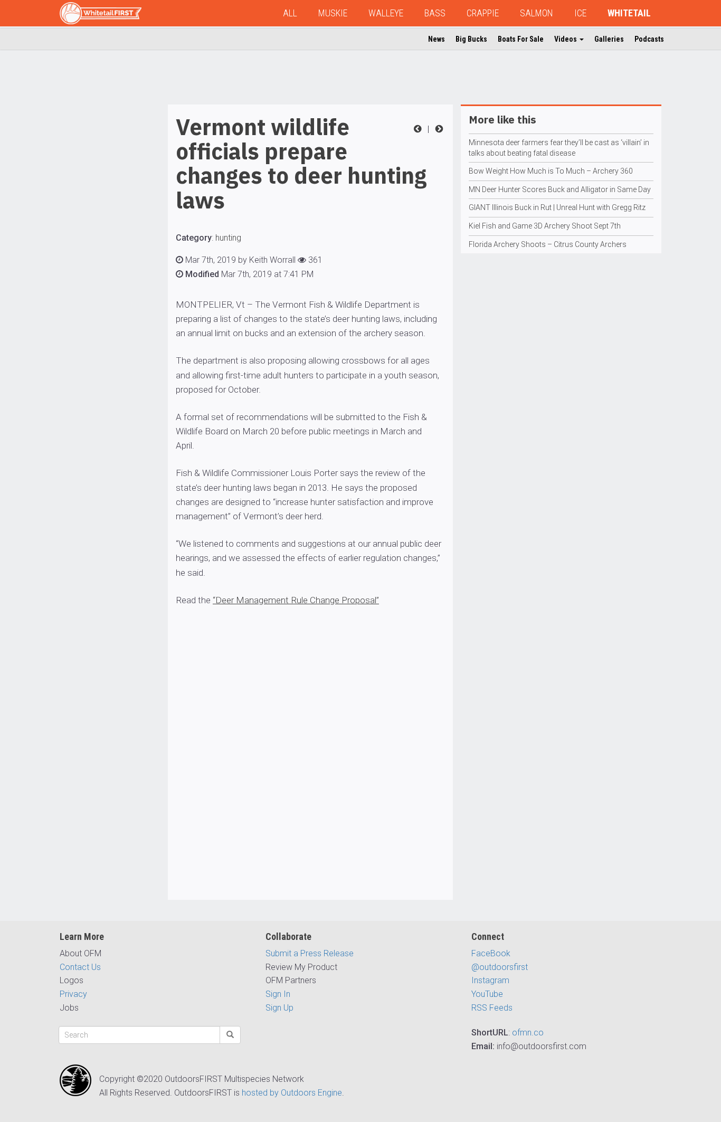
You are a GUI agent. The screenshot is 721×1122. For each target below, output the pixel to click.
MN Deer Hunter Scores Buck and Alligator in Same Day (560, 189)
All (290, 12)
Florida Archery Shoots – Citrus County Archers (548, 244)
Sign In (277, 994)
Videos (566, 39)
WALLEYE (385, 12)
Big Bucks (471, 39)
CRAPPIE (483, 12)
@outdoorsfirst (499, 967)
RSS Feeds (492, 1008)
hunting (228, 238)
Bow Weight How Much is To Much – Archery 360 (551, 171)
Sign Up (279, 1008)
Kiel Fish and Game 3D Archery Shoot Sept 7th (545, 226)
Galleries (609, 39)
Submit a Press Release (309, 953)
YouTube (487, 994)
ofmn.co (528, 1033)
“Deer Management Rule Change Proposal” (296, 600)
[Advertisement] (102, 262)
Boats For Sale (521, 39)
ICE (580, 12)
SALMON (536, 12)
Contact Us (80, 967)
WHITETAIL (629, 12)
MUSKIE (332, 12)
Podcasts (649, 39)
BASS (434, 12)
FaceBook (490, 953)
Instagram (490, 980)
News (436, 39)
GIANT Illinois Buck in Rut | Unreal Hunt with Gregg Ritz (557, 207)
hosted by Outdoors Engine (292, 1093)
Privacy (73, 994)
